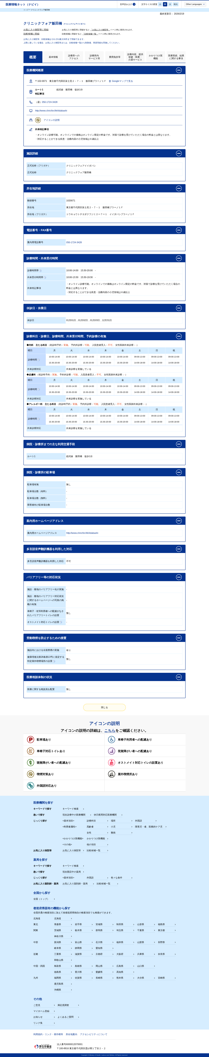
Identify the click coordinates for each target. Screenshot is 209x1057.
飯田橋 (78, 456)
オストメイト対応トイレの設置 (43, 622)
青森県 (57, 924)
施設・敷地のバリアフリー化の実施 (45, 589)
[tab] (32, 57)
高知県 (119, 972)
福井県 (119, 942)
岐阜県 (57, 948)
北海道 (57, 918)
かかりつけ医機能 (156, 56)
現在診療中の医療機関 (74, 815)
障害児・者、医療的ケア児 (148, 826)
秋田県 (119, 924)
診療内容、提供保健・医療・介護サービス (135, 57)
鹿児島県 (58, 984)
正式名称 (31, 172)
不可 (68, 561)
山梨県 (140, 942)
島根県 (78, 966)
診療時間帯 (33, 270)
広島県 (119, 966)
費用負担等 (114, 57)
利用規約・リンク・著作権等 (48, 1034)
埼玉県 (119, 930)
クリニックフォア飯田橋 (78, 172)
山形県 (140, 924)
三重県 (57, 954)
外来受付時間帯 (35, 277)
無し (68, 484)
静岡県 (78, 948)
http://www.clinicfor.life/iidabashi (51, 110)
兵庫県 (140, 954)
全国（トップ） (41, 899)
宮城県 (99, 924)
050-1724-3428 (49, 102)
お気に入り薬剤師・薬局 (75, 883)
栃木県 (78, 930)
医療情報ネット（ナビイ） (23, 4)
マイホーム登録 (41, 1011)
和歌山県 (58, 960)
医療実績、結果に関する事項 (176, 56)
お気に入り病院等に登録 (35, 29)
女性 (89, 832)
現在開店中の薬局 (72, 872)
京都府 (99, 954)
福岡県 (57, 978)
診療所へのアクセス (73, 56)
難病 (113, 832)
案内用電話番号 (35, 242)
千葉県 (140, 930)
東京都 (161, 930)
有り (68, 650)
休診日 (30, 320)
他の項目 (91, 844)
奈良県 (161, 954)
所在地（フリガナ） (37, 214)
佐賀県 (78, 978)
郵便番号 (31, 200)
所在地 (30, 207)
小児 (113, 826)
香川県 (78, 972)
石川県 (99, 942)
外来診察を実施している (78, 369)
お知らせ (38, 1017)
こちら (109, 730)
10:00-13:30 (72, 277)
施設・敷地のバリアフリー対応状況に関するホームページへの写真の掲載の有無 (45, 600)
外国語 (138, 821)
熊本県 (119, 978)
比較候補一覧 (93, 850)
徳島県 (57, 972)
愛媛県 (99, 972)
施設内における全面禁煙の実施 (43, 650)
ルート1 (31, 456)
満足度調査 (63, 1005)
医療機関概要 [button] (35, 70)
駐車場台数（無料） (37, 498)
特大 (176, 4)
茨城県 (57, 930)
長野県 (161, 942)
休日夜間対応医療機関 (105, 815)
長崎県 (99, 978)
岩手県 (78, 924)
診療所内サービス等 (94, 56)
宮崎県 (161, 978)
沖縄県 (57, 990)
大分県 (140, 978)
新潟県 (57, 942)
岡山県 (99, 966)
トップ (26, 10)
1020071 (70, 200)
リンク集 (38, 1023)
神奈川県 (58, 936)
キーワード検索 (70, 809)
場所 (113, 821)
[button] (195, 4)
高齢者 (90, 826)
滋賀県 (78, 954)
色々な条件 (116, 877)
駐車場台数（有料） (37, 491)
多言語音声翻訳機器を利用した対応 (45, 561)
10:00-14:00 (72, 270)
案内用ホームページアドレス (42, 533)
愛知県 (99, 948)
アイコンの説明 (52, 120)
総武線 (69, 456)
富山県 (78, 942)
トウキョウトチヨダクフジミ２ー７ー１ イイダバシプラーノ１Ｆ (100, 214)
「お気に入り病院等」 (100, 30)
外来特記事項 (34, 288)
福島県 (161, 924)
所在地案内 (71, 1034)
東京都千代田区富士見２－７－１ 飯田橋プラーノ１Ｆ (94, 207)
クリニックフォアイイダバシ (81, 165)
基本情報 (53, 57)
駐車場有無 (33, 484)
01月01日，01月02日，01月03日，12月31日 (89, 320)
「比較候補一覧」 (90, 34)
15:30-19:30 (87, 277)
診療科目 (91, 821)
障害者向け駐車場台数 (38, 505)
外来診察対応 (34, 369)
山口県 (140, 966)
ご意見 (36, 1005)
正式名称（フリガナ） (38, 165)
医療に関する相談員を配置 (41, 689)
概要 (32, 57)
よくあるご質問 (66, 1017)
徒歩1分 (88, 456)
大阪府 (119, 954)
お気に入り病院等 (72, 850)
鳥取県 (57, 966)
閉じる (104, 707)
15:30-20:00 (87, 270)
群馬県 (99, 930)
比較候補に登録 (31, 34)
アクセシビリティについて (93, 1034)
